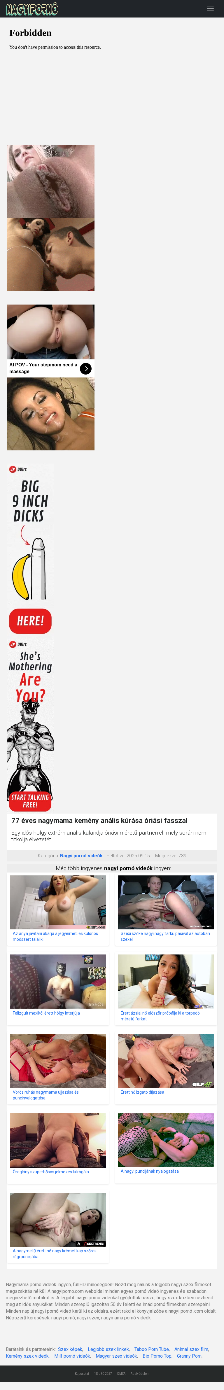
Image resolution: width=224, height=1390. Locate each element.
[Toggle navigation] (210, 8)
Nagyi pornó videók (81, 856)
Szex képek (70, 1349)
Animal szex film (191, 1349)
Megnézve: (166, 856)
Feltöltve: (116, 856)
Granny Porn (189, 1356)
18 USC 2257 (103, 1374)
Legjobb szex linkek (108, 1349)
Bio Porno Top (157, 1356)
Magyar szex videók (116, 1356)
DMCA (121, 1374)
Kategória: (48, 856)
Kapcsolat (82, 1374)
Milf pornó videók (72, 1356)
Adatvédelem (140, 1374)
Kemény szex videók (27, 1356)
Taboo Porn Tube (151, 1349)
